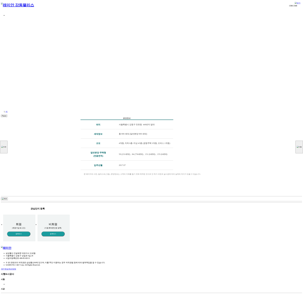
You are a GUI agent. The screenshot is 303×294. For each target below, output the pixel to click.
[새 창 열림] (6, 247)
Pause (4, 116)
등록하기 (19, 234)
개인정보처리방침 (8, 269)
